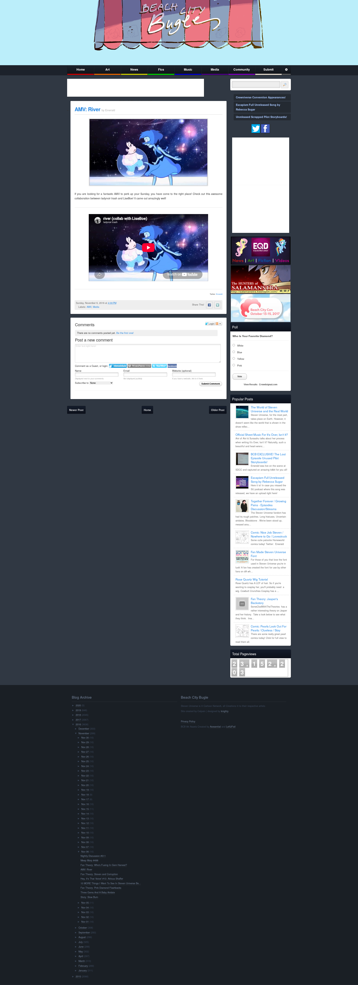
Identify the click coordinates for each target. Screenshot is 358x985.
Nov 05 (85, 902)
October (82, 927)
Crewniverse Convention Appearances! (261, 97)
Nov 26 (85, 756)
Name (78, 370)
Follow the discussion (218, 323)
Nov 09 (85, 837)
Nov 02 (85, 917)
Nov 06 (85, 851)
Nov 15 (85, 809)
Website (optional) (181, 370)
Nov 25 (85, 761)
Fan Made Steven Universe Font (268, 554)
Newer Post (76, 410)
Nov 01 (85, 921)
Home (80, 69)
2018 (78, 715)
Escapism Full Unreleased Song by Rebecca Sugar (267, 479)
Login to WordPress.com (139, 366)
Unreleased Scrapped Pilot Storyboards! (261, 117)
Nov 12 (85, 823)
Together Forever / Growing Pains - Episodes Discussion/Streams (268, 505)
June (81, 946)
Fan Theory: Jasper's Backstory (264, 601)
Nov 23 (85, 770)
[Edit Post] (119, 303)
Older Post (217, 410)
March (81, 961)
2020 (78, 705)
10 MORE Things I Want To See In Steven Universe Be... (111, 883)
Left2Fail (230, 726)
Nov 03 (85, 912)
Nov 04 (85, 907)
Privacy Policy (188, 721)
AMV (89, 307)
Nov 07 (85, 847)
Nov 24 (85, 766)
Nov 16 (85, 804)
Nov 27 (85, 751)
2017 (78, 719)
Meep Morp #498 (89, 860)
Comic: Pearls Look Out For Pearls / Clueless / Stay (268, 628)
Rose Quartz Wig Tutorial (251, 579)
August (82, 937)
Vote (239, 376)
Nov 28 (85, 747)
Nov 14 (85, 813)
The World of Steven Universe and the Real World (269, 409)
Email (126, 370)
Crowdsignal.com (268, 384)
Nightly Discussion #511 (93, 856)
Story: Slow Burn (89, 897)
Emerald (219, 294)
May (80, 951)
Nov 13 (85, 818)
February (83, 965)
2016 (78, 724)
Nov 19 (85, 789)
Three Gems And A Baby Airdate (98, 892)
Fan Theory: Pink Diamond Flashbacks (101, 887)
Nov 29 (85, 742)
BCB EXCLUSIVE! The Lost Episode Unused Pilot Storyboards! (268, 458)
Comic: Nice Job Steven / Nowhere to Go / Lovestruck (269, 534)
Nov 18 (85, 794)
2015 (78, 976)
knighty (224, 711)
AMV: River (87, 109)
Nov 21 (85, 780)
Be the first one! (125, 333)
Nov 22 (85, 775)
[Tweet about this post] (217, 305)
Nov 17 (85, 799)
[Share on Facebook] (209, 305)
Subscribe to (82, 383)
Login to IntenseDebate (118, 366)
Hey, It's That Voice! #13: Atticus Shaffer (102, 878)
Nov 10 (85, 832)
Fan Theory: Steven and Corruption (99, 874)
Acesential (215, 726)
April (80, 956)
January (82, 970)
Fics (161, 69)
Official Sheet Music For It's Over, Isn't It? (261, 434)
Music (188, 69)
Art (107, 69)
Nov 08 (85, 842)
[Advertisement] (135, 87)
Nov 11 (85, 828)
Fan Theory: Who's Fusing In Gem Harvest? (104, 865)
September (84, 932)
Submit (268, 69)
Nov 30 (85, 737)
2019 (78, 710)
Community (241, 69)
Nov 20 (85, 785)
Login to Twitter (159, 366)
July (80, 942)
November (83, 733)
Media (215, 69)
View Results (250, 384)
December (83, 728)
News (134, 69)
